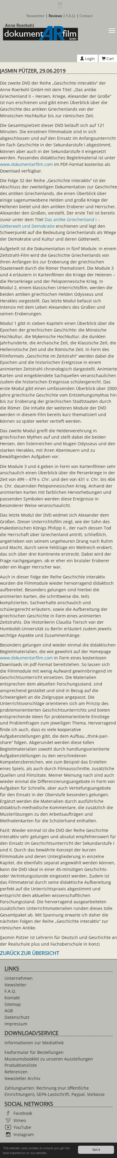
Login (89, 58)
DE (60, 3)
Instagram (24, 1134)
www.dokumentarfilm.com (26, 164)
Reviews (55, 16)
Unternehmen (18, 978)
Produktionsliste (20, 1065)
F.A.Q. (71, 16)
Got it (96, 1149)
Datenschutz (17, 1017)
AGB (8, 1010)
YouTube (22, 1127)
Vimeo (20, 1120)
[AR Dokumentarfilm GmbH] (39, 32)
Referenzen (16, 1072)
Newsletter (35, 16)
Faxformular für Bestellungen (34, 1052)
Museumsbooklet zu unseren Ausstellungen (48, 1059)
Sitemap (12, 1004)
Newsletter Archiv (22, 1078)
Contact (86, 16)
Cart (110, 58)
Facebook (23, 1113)
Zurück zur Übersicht (29, 953)
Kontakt (12, 997)
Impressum (15, 1024)
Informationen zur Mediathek (34, 1043)
